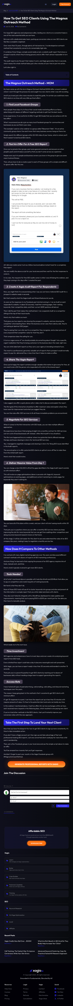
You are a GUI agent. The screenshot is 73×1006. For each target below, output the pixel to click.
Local (11, 922)
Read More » (8, 943)
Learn (10, 10)
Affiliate (12, 928)
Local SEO (15, 10)
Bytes (11, 868)
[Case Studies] (7, 877)
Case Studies (13, 876)
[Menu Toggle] (46, 4)
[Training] (7, 894)
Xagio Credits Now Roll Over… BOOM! (18, 941)
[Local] (7, 922)
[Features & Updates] (7, 885)
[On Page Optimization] (7, 915)
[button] (66, 75)
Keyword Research (15, 908)
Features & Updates (15, 885)
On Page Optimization (16, 915)
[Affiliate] (7, 928)
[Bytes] (7, 869)
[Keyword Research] (7, 908)
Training (12, 893)
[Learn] (7, 860)
